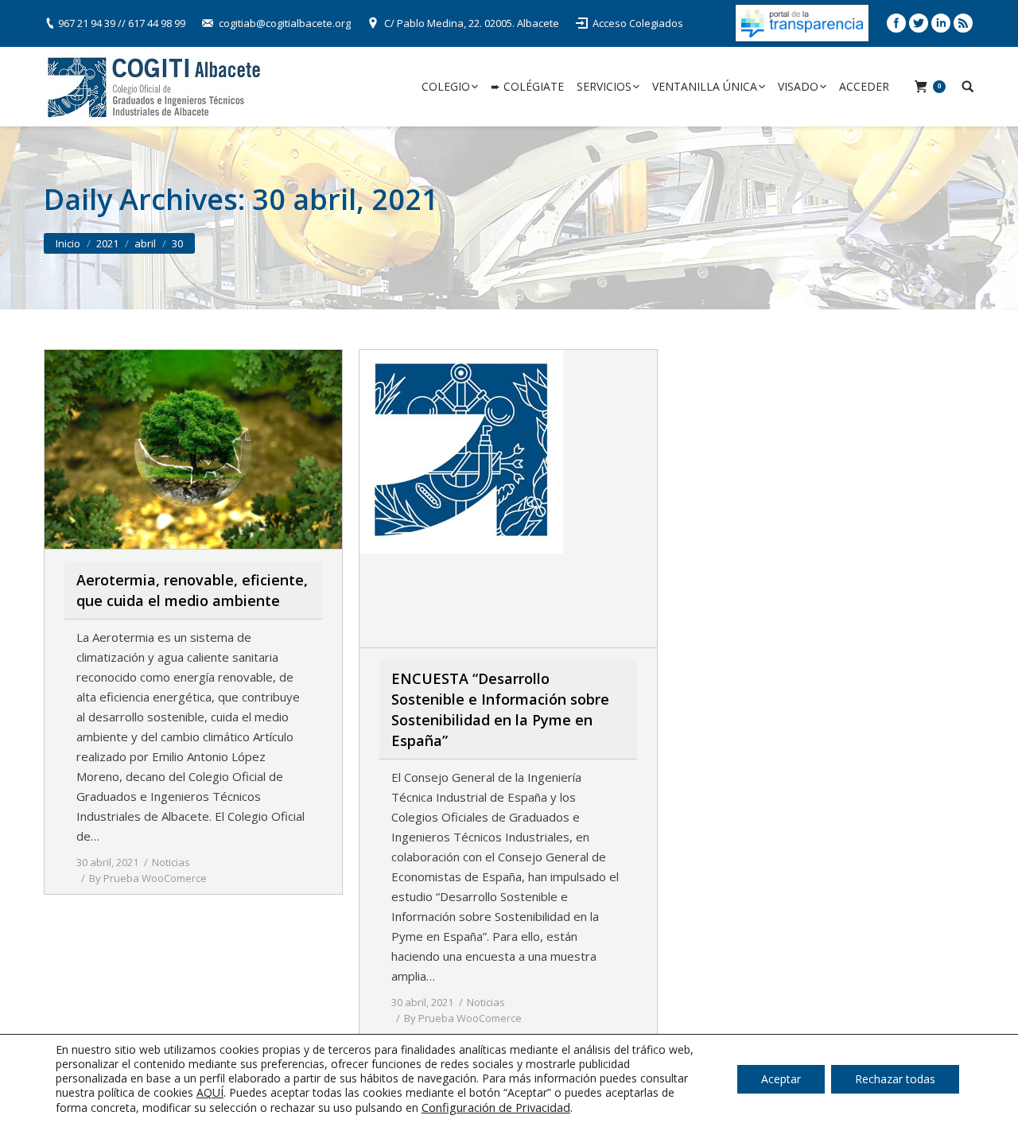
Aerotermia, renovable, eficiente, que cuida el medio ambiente (192, 590)
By (148, 878)
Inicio (68, 243)
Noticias (171, 862)
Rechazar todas (895, 1078)
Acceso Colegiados (638, 23)
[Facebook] (896, 23)
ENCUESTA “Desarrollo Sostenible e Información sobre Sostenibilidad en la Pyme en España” (500, 709)
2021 (107, 243)
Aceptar (781, 1078)
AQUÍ (209, 1092)
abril (145, 243)
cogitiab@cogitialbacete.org (285, 23)
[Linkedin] (940, 23)
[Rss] (963, 23)
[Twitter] (918, 23)
